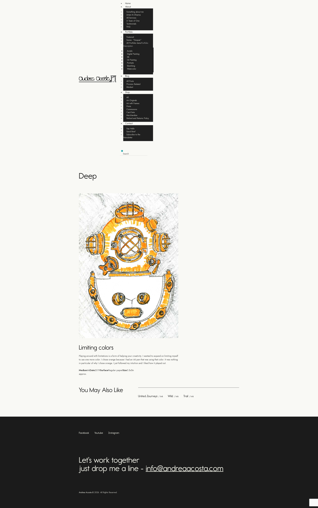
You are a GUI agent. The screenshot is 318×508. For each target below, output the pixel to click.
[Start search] (149, 154)
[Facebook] (85, 377)
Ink (161, 396)
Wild (170, 396)
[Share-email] (91, 377)
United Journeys (147, 396)
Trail (185, 396)
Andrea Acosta (85, 492)
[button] (120, 146)
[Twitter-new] (79, 377)
